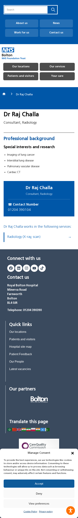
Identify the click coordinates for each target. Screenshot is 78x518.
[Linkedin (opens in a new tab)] (18, 268)
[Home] (4, 94)
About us (22, 23)
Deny (39, 493)
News (56, 23)
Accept (39, 483)
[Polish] (33, 429)
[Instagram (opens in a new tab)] (26, 268)
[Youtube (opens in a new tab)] (34, 268)
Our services (57, 66)
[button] (72, 453)
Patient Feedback (20, 354)
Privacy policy (46, 511)
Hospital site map (20, 346)
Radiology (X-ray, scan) (23, 237)
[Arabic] (9, 429)
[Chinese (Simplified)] (14, 429)
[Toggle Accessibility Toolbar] (70, 510)
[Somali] (42, 429)
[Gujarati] (24, 429)
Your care (57, 76)
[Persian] (28, 429)
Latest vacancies (20, 369)
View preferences (39, 503)
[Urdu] (47, 429)
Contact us (56, 32)
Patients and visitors (21, 76)
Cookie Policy (30, 511)
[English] (19, 429)
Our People (16, 361)
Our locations (21, 66)
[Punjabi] (38, 429)
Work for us (21, 32)
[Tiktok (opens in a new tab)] (42, 268)
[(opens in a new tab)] (39, 399)
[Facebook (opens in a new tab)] (11, 268)
